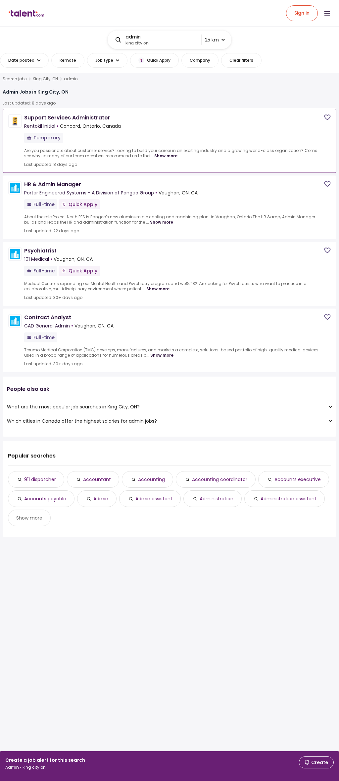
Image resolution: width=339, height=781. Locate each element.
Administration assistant (288, 498)
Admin (100, 498)
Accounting (151, 479)
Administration (216, 498)
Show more (165, 156)
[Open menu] (327, 13)
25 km (212, 39)
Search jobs (15, 79)
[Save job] (327, 117)
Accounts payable (45, 498)
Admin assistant (153, 498)
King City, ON (45, 79)
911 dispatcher (40, 479)
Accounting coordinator (219, 479)
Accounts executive (297, 479)
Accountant (97, 479)
